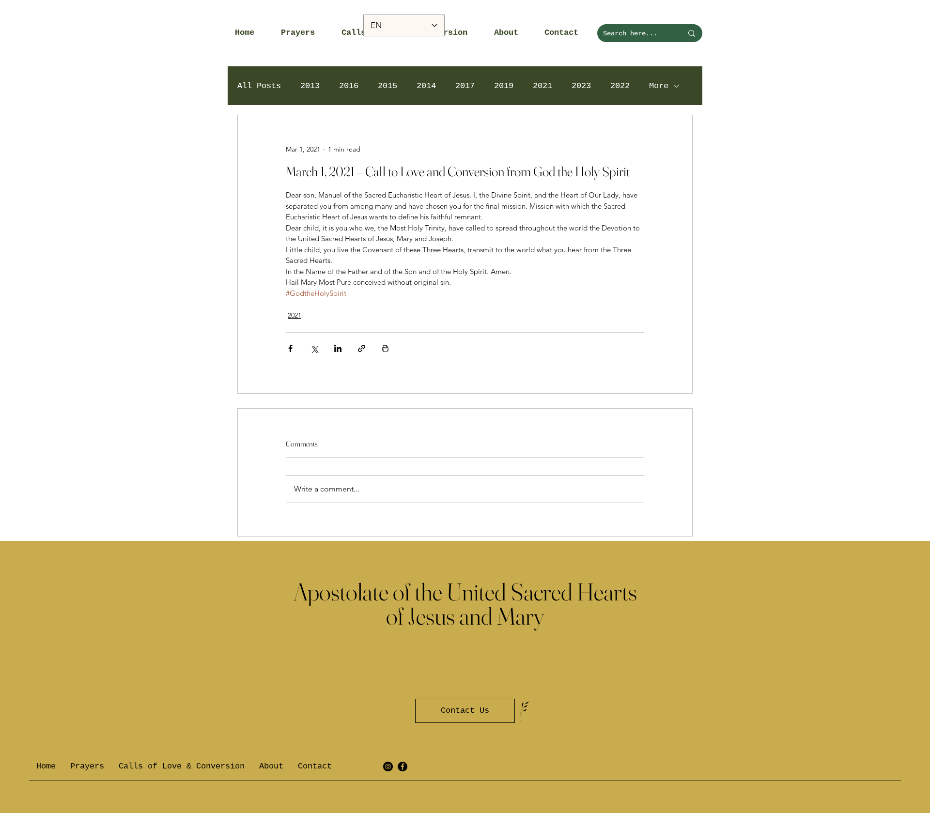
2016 (348, 86)
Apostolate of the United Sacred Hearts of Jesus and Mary (465, 604)
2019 (503, 86)
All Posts (259, 86)
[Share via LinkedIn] (337, 348)
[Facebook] (402, 766)
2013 (310, 86)
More (658, 86)
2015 (387, 86)
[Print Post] (385, 348)
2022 (620, 86)
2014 (426, 86)
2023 (581, 86)
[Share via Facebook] (290, 348)
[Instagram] (388, 766)
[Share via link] (361, 348)
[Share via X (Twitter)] (314, 348)
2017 (465, 86)
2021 (542, 86)
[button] (304, 33)
